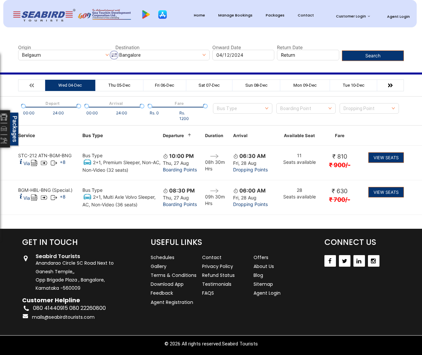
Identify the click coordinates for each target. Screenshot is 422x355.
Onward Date (226, 47)
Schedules (162, 257)
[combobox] (242, 108)
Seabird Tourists (240, 344)
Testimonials (216, 284)
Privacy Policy (217, 266)
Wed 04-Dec (70, 85)
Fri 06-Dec (164, 85)
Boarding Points (180, 169)
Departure (173, 135)
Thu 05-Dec (119, 85)
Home (199, 15)
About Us (264, 266)
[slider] (22, 105)
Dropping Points (250, 169)
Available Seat (299, 135)
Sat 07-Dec (209, 85)
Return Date (290, 47)
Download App (167, 284)
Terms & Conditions (173, 275)
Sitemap (263, 284)
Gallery (158, 266)
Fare (340, 135)
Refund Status (218, 275)
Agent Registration (172, 302)
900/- (339, 165)
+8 (63, 162)
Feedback (162, 293)
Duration (214, 135)
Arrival (240, 135)
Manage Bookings (235, 15)
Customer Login (351, 16)
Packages (275, 15)
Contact (306, 15)
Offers (261, 257)
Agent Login (398, 16)
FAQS (208, 293)
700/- (339, 199)
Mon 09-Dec (304, 85)
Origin (24, 47)
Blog (258, 275)
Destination (127, 47)
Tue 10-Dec (353, 85)
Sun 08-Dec (256, 85)
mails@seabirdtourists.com (63, 317)
